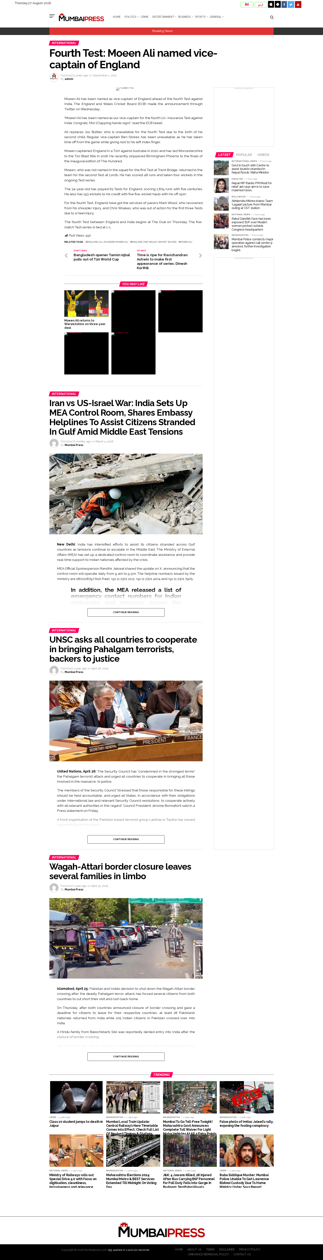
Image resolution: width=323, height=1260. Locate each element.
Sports (200, 16)
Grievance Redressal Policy (208, 1254)
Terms (210, 1249)
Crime (144, 16)
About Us (194, 1249)
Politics (130, 16)
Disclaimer (227, 1249)
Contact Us (242, 1254)
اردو (260, 4)
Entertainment (163, 16)
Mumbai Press (74, 445)
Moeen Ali (186, 242)
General (216, 16)
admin (69, 78)
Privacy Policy (249, 1249)
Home (117, 16)
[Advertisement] (244, 118)
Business (184, 16)
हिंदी (247, 4)
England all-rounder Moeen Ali (107, 242)
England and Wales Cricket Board (153, 242)
